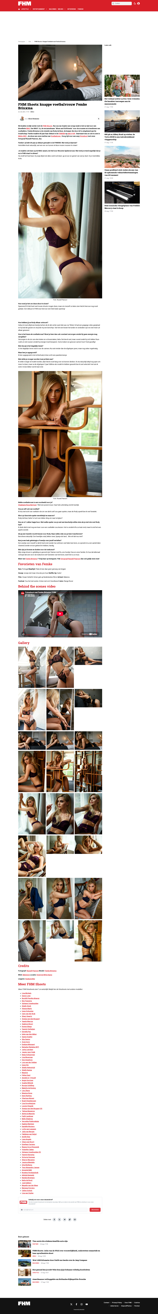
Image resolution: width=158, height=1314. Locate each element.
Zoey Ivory (26, 1042)
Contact (106, 1302)
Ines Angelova (27, 1060)
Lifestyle (35, 1272)
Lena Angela (26, 1139)
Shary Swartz (27, 1016)
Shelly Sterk (26, 1006)
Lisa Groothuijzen (28, 1103)
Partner (35, 1244)
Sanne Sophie (27, 1037)
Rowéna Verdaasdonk (30, 1173)
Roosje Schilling (28, 1085)
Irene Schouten (27, 1011)
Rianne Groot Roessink (30, 1147)
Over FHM (128, 1302)
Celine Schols (27, 1191)
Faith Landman (27, 1116)
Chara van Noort (28, 1142)
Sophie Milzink (27, 1083)
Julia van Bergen (28, 1132)
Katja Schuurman (28, 1055)
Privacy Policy (117, 1302)
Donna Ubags (27, 1027)
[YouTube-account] (87, 1304)
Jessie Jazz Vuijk (28, 1052)
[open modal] (138, 3)
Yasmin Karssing (28, 1155)
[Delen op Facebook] (54, 1219)
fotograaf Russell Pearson (70, 559)
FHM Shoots (47, 126)
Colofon (137, 1302)
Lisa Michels (26, 993)
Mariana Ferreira (28, 1188)
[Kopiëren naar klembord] (70, 1219)
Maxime (25, 1073)
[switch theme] (135, 3)
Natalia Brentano (28, 1178)
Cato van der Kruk (28, 1014)
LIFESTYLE (25, 9)
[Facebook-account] (76, 1304)
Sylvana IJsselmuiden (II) (31, 1152)
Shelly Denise (27, 1070)
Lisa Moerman (27, 1057)
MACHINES (52, 9)
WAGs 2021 (22, 136)
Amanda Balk (27, 1170)
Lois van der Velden (29, 1062)
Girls (32, 112)
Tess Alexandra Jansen (30, 1167)
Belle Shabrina (27, 1119)
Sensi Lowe (26, 996)
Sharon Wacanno (28, 1160)
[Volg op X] (99, 119)
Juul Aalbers (26, 1183)
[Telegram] (64, 1219)
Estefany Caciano (28, 1144)
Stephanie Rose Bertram (27, 505)
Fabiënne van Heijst (29, 1134)
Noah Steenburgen (29, 1101)
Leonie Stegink (27, 1106)
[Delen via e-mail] (75, 1219)
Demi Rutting (27, 1096)
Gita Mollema (27, 1165)
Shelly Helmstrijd (28, 1068)
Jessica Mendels (28, 1162)
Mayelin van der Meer (30, 1185)
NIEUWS (60, 9)
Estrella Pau (26, 1032)
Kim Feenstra (27, 1001)
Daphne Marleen (28, 1124)
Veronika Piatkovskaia (30, 1121)
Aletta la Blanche (28, 1114)
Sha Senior (26, 1039)
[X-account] (71, 1304)
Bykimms (26, 975)
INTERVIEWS (71, 9)
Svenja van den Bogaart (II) (32, 1109)
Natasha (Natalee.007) (30, 1047)
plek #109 (71, 134)
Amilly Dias (26, 1137)
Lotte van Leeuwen (29, 1129)
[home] (19, 9)
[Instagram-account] (81, 1304)
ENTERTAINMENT (39, 9)
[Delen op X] (59, 1219)
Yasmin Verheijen (28, 1029)
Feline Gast (26, 1075)
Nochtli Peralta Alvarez (30, 998)
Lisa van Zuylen (27, 1193)
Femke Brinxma (31, 559)
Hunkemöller (30, 979)
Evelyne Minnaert (28, 1044)
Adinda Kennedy (28, 1175)
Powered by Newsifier (79, 1309)
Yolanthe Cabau (28, 1150)
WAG (28, 128)
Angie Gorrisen (27, 1080)
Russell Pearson (33, 971)
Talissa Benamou (28, 1111)
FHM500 (80, 9)
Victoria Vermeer (28, 1157)
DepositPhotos (126, 1306)
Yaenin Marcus (27, 1021)
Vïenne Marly (27, 1009)
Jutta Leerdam (27, 1050)
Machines (35, 1263)
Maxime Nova (27, 1093)
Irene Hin (25, 1065)
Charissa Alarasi (28, 1098)
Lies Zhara (26, 1091)
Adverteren (114, 1306)
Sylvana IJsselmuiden (30, 1003)
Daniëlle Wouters (28, 1126)
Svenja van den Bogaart (31, 1019)
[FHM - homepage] (24, 3)
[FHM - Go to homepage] (24, 1303)
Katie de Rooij (27, 1180)
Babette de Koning (29, 1088)
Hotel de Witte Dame (44, 975)
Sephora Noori (27, 1024)
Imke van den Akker (29, 1034)
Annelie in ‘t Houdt (29, 1078)
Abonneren (95, 1210)
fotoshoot (84, 136)
